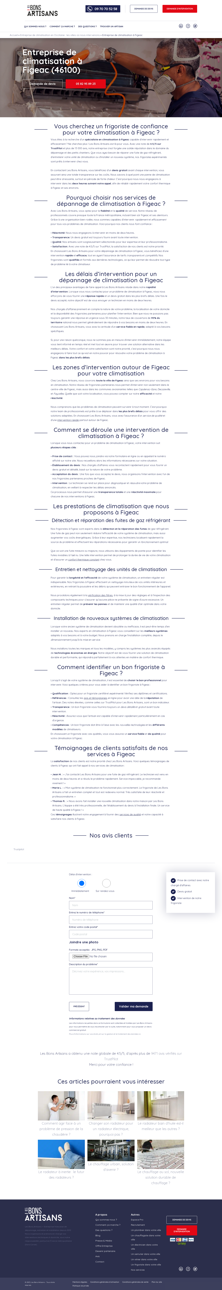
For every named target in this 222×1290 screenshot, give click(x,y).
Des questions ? (87, 26)
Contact (99, 1261)
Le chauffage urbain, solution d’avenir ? (111, 1167)
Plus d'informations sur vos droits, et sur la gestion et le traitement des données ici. (105, 1034)
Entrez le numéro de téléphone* (86, 912)
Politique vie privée (80, 1285)
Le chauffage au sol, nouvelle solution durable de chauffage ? (160, 1177)
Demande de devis (43, 84)
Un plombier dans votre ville (146, 1230)
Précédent (79, 1006)
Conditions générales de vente (135, 1282)
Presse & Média (103, 1240)
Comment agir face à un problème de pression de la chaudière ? (61, 1128)
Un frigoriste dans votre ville (146, 1264)
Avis (97, 1256)
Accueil (14, 35)
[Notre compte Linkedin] (181, 26)
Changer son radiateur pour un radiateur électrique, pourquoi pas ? (111, 1128)
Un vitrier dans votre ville (144, 1259)
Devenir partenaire (105, 1251)
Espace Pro (137, 1219)
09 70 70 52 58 (106, 9)
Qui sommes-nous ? (35, 26)
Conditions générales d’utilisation (104, 1282)
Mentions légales (79, 1282)
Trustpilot (18, 849)
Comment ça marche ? (62, 26)
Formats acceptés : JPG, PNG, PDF (88, 949)
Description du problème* (83, 964)
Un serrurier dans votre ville (145, 1254)
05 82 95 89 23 (86, 84)
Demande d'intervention (180, 8)
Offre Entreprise (103, 1245)
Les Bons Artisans (38, 1282)
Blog (97, 1235)
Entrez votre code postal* (83, 927)
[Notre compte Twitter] (195, 26)
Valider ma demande (133, 1006)
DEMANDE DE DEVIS (143, 8)
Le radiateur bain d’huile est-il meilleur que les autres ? (160, 1126)
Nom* (72, 898)
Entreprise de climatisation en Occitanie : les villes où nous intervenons (60, 35)
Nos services (138, 1269)
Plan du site (157, 1282)
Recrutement (138, 1224)
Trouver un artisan (111, 26)
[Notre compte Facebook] (188, 26)
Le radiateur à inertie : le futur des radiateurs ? (61, 1174)
